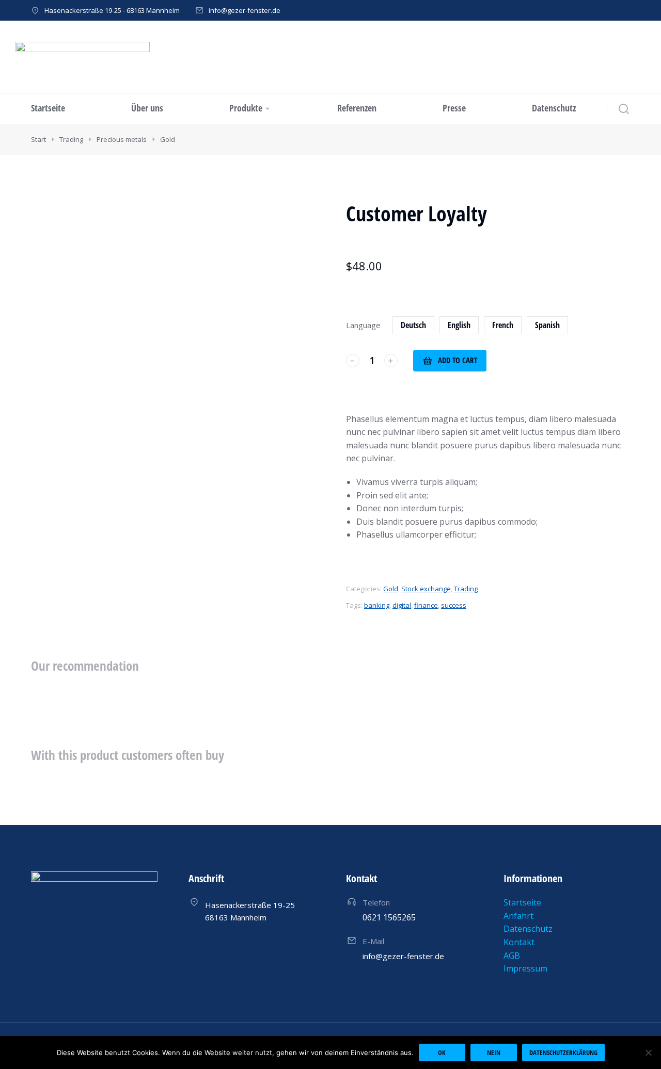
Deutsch (413, 325)
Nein (493, 1052)
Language (363, 325)
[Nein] (648, 1052)
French (502, 325)
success (453, 605)
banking (376, 605)
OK (442, 1052)
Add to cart (457, 360)
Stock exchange (426, 588)
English (459, 325)
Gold (390, 588)
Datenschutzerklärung (563, 1052)
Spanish (547, 325)
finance (426, 605)
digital (401, 605)
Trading (466, 588)
